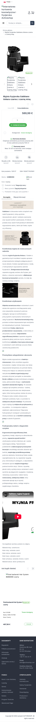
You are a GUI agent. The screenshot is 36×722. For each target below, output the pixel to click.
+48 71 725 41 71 (25, 657)
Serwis (4, 686)
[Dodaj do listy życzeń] (28, 104)
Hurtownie (23, 688)
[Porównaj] (32, 104)
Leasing (4, 683)
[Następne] (31, 84)
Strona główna (7, 30)
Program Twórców (8, 699)
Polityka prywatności (8, 649)
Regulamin (5, 645)
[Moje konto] (29, 12)
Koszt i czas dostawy (9, 679)
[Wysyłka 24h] (18, 585)
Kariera (4, 696)
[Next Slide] (33, 568)
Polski (8, 2)
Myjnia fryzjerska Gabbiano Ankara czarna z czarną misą (19, 33)
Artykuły (4, 658)
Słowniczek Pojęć (7, 703)
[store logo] (10, 12)
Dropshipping (24, 692)
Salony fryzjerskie (25, 685)
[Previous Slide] (27, 568)
